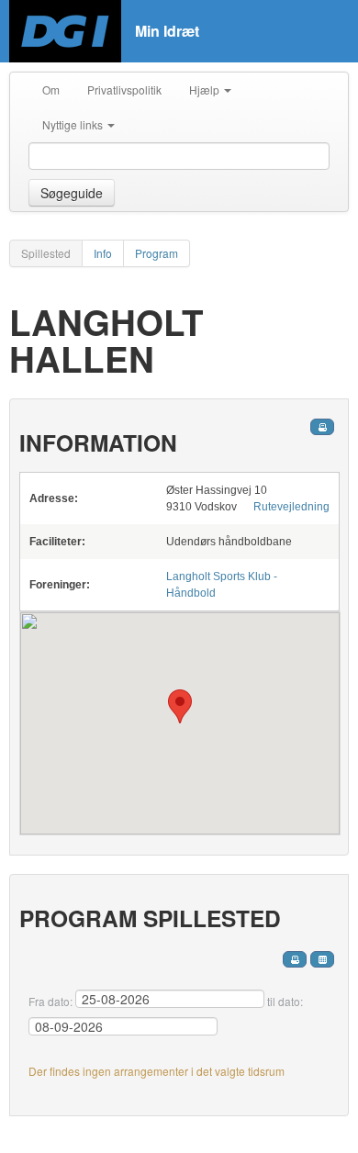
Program (156, 253)
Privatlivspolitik (124, 89)
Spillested (46, 253)
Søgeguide (71, 193)
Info (103, 253)
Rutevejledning (291, 506)
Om (51, 89)
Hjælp (205, 89)
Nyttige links (74, 124)
